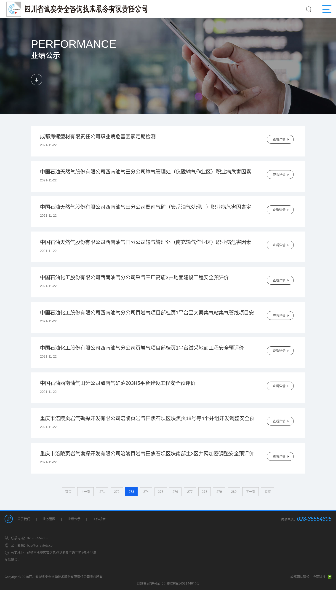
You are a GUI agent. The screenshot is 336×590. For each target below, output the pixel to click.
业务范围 (49, 519)
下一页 (250, 491)
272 (117, 491)
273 (131, 491)
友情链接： (13, 559)
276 (175, 491)
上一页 (85, 491)
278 (204, 491)
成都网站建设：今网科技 (307, 577)
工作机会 (99, 519)
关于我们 (23, 519)
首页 (68, 491)
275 (160, 491)
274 (146, 491)
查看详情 (279, 139)
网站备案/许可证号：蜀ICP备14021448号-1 (168, 583)
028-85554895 (314, 519)
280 (234, 491)
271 (102, 491)
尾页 (267, 491)
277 (190, 491)
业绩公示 (74, 519)
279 (219, 491)
